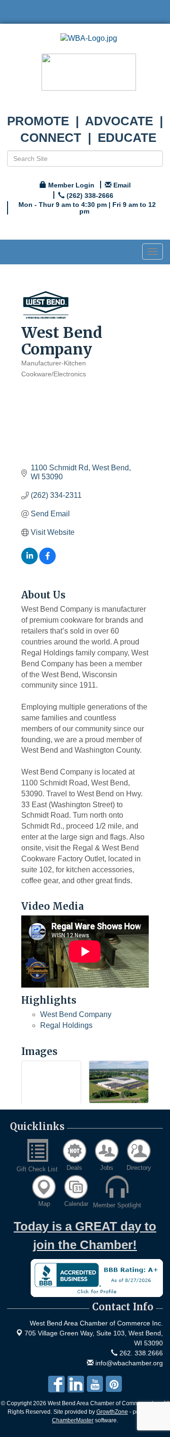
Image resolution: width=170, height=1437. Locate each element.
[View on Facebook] (47, 562)
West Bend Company (75, 1014)
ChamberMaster (73, 1420)
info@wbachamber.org (128, 1363)
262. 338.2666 (140, 1353)
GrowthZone (112, 1412)
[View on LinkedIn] (29, 562)
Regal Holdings (66, 1025)
